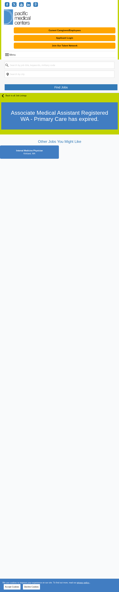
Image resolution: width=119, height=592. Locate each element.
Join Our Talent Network (64, 45)
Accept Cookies (12, 587)
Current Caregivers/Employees (65, 30)
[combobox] (59, 65)
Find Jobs (61, 87)
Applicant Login (64, 38)
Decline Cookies (31, 587)
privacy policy (83, 582)
